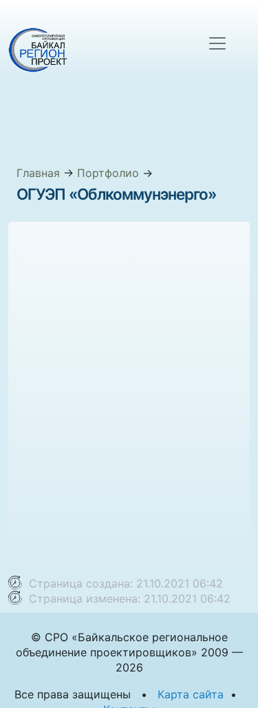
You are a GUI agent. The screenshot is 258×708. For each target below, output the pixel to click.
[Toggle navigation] (217, 43)
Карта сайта (191, 694)
